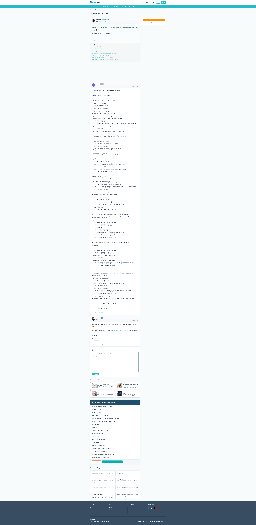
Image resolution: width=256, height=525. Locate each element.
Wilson (98, 84)
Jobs (111, 6)
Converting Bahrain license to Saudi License (101, 53)
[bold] (93, 353)
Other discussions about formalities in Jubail (112, 461)
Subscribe (153, 23)
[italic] (95, 353)
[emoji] (103, 353)
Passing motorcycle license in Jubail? (100, 57)
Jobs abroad (112, 512)
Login (158, 2)
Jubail (91, 6)
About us (92, 512)
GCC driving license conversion (98, 51)
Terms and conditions (161, 521)
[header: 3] (106, 353)
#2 (137, 86)
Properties (116, 6)
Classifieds (123, 6)
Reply (102, 40)
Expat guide (112, 509)
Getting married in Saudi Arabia (99, 46)
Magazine (146, 2)
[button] (108, 353)
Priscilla (98, 317)
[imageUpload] (101, 353)
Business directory (104, 6)
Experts (130, 509)
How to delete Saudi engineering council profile (102, 59)
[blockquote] (97, 353)
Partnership (92, 514)
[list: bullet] (104, 353)
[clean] (110, 353)
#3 (137, 320)
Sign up (163, 2)
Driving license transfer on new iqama (100, 48)
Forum (129, 6)
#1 (137, 22)
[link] (99, 353)
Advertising (92, 509)
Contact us (92, 507)
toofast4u (98, 19)
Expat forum (112, 507)
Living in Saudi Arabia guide (116, 330)
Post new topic (154, 20)
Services (96, 6)
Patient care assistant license (98, 55)
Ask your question (96, 461)
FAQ (129, 507)
